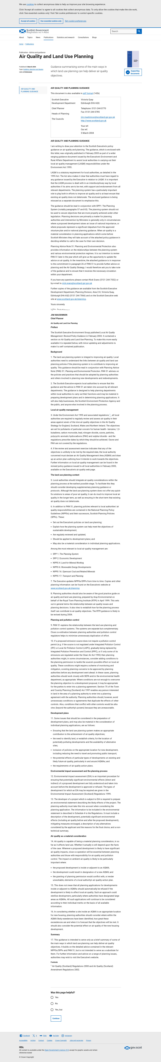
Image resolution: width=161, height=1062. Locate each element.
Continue (55, 1018)
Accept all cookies (28, 21)
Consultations (83, 37)
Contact (41, 1040)
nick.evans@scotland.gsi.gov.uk (77, 283)
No (56, 1003)
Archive (32, 1040)
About (21, 37)
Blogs (94, 37)
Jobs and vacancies (76, 1040)
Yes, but (58, 1009)
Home (21, 44)
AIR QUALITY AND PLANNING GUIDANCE (29, 90)
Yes (56, 997)
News (38, 37)
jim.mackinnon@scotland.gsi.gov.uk (98, 117)
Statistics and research (65, 37)
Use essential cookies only (51, 21)
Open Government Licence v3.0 (57, 1050)
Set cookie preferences (75, 21)
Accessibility (23, 1040)
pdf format (88, 93)
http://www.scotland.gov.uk (93, 120)
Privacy (88, 1040)
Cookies (49, 1040)
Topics (29, 37)
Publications (48, 37)
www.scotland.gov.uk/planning (71, 299)
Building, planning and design (33, 69)
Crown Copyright (61, 1040)
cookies (30, 4)
